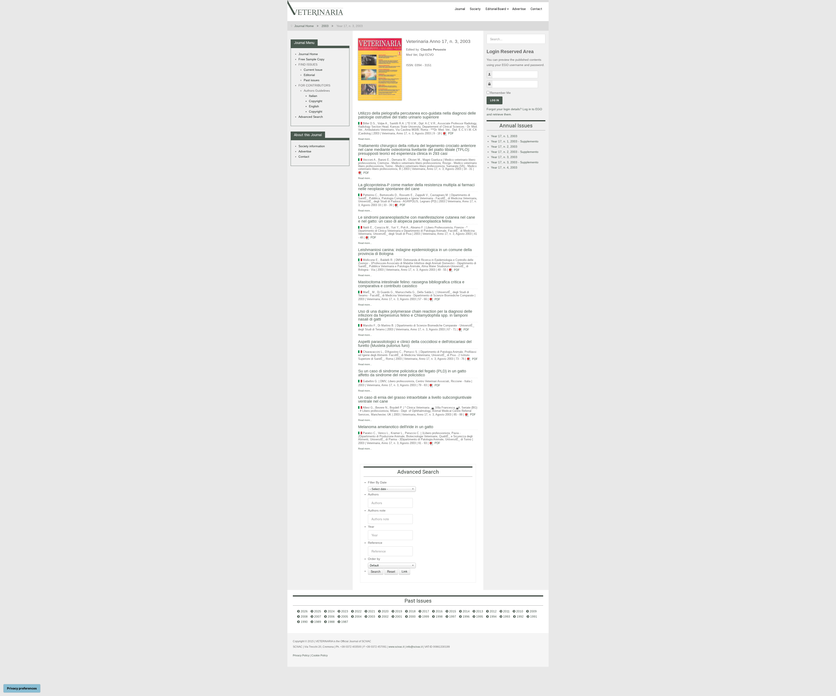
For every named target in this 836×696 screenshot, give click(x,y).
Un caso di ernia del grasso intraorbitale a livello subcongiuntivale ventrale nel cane (415, 399)
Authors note (377, 510)
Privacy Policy (301, 655)
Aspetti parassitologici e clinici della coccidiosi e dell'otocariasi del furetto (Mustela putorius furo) (415, 344)
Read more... (365, 139)
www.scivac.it (396, 646)
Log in (494, 100)
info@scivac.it (414, 646)
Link (404, 571)
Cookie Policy (319, 655)
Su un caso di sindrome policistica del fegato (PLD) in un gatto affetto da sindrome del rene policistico (412, 373)
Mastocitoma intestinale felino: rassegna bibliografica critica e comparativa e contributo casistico (411, 284)
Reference (375, 542)
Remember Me (500, 93)
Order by (374, 559)
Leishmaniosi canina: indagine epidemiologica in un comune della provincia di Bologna (415, 252)
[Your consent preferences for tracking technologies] (21, 688)
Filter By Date (377, 482)
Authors (373, 494)
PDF (450, 133)
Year (371, 526)
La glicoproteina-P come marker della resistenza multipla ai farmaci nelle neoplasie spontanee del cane (416, 187)
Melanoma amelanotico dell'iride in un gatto (395, 427)
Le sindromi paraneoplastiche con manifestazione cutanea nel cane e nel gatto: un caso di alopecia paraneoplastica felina (416, 219)
